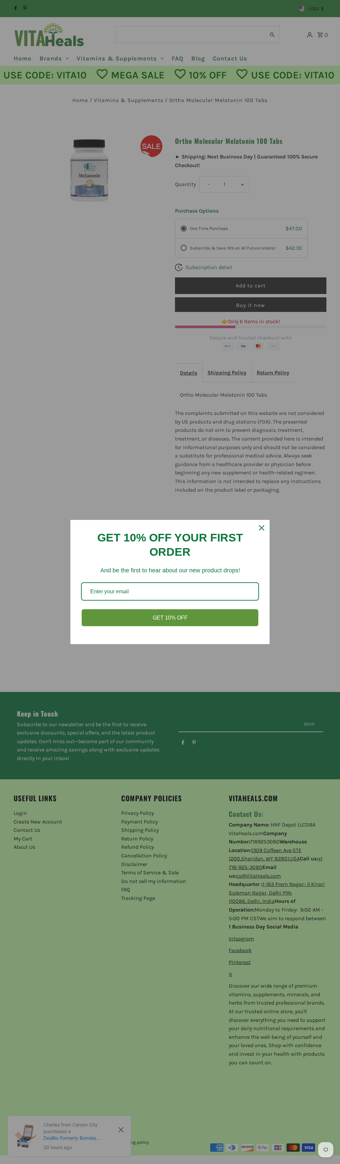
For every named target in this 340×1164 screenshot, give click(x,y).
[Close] (262, 528)
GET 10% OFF (170, 618)
